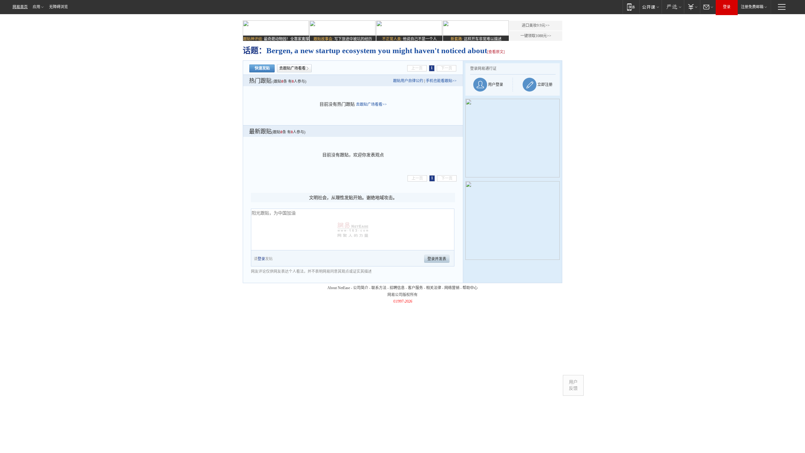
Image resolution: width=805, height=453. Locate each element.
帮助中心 (470, 288)
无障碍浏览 (58, 7)
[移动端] (631, 7)
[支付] (692, 7)
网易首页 (20, 7)
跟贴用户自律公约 (408, 81)
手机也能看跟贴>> (441, 81)
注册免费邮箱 (752, 7)
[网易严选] (673, 7)
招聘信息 (397, 288)
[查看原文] (496, 52)
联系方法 (378, 288)
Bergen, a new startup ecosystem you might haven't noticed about (376, 50)
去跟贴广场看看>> (371, 104)
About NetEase (338, 288)
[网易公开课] (650, 7)
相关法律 (433, 288)
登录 (726, 7)
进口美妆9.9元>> (536, 25)
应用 (36, 7)
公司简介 (360, 288)
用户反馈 (573, 385)
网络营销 (451, 288)
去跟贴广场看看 (292, 68)
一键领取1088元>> (535, 36)
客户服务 (415, 288)
